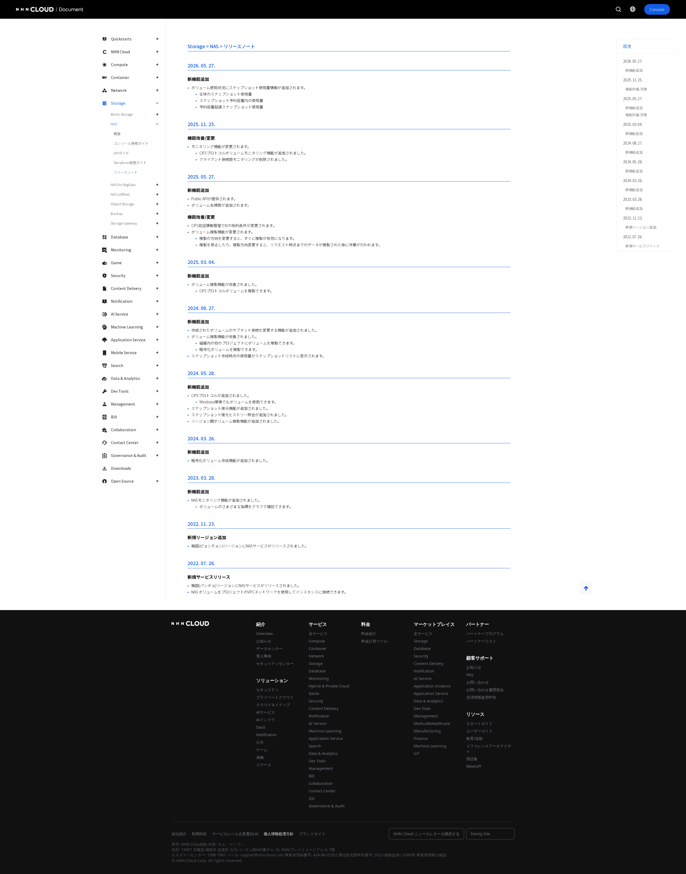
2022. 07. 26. (632, 236)
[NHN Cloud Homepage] (31, 9)
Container (120, 77)
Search (117, 365)
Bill (114, 416)
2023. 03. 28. (632, 199)
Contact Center (125, 442)
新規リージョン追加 (640, 227)
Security (118, 275)
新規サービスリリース (642, 245)
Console (657, 9)
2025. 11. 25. (632, 79)
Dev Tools (120, 391)
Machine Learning (127, 327)
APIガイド (121, 153)
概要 (117, 133)
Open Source (122, 481)
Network (118, 90)
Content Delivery (126, 288)
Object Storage (122, 203)
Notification (121, 301)
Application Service (128, 339)
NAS (114, 123)
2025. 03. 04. (632, 124)
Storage (118, 103)
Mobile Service (124, 352)
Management (123, 404)
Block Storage (122, 114)
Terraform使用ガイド (130, 162)
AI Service (119, 314)
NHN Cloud (120, 51)
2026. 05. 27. (632, 61)
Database (119, 237)
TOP (586, 588)
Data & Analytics (125, 378)
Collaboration (123, 429)
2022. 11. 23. (632, 218)
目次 (627, 46)
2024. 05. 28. (632, 161)
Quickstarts (121, 38)
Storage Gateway (124, 223)
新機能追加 (634, 70)
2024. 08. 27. (632, 143)
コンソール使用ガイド (131, 143)
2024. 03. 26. (632, 180)
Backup (117, 213)
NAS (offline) (120, 194)
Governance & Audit (128, 455)
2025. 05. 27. (632, 98)
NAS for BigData (123, 184)
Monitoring (121, 249)
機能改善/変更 (636, 89)
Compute (119, 64)
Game (116, 262)
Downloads (121, 468)
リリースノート (126, 172)
